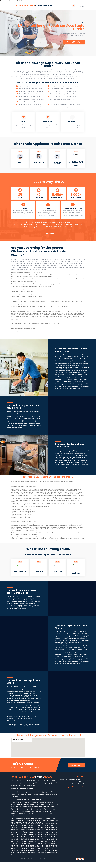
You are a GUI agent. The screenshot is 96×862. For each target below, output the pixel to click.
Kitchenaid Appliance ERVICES (31, 777)
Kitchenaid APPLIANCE (31, 5)
